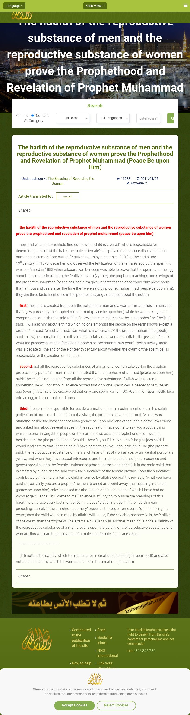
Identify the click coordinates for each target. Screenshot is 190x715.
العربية (67, 196)
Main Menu (94, 6)
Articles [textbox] (71, 118)
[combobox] (72, 118)
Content (42, 115)
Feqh (101, 630)
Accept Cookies (74, 705)
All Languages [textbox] (111, 118)
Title (24, 115)
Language (13, 6)
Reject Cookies (116, 705)
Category (36, 121)
